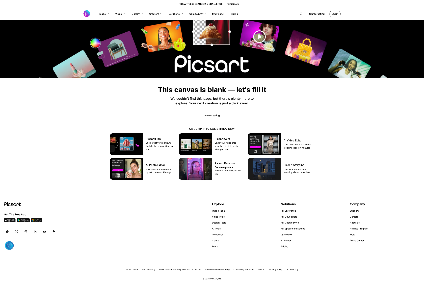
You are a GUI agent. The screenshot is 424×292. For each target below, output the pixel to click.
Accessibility (292, 269)
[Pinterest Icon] (53, 231)
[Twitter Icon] (16, 231)
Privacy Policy (148, 269)
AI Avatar (286, 240)
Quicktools (286, 234)
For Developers (289, 216)
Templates (217, 234)
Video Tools (218, 216)
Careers (354, 216)
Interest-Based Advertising (217, 269)
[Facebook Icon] (7, 231)
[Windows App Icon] (36, 221)
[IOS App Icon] (10, 221)
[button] (104, 14)
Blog (352, 234)
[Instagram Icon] (26, 231)
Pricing (284, 246)
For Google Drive (290, 222)
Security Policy (275, 269)
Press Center (357, 240)
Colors (215, 240)
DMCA (261, 269)
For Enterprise (288, 210)
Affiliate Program (359, 228)
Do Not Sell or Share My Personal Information (180, 269)
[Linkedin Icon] (35, 231)
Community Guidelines (244, 269)
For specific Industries (293, 228)
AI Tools (216, 228)
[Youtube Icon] (44, 231)
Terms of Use (132, 269)
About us (355, 222)
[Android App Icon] (23, 221)
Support (354, 210)
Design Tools (219, 222)
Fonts (215, 246)
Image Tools (218, 210)
